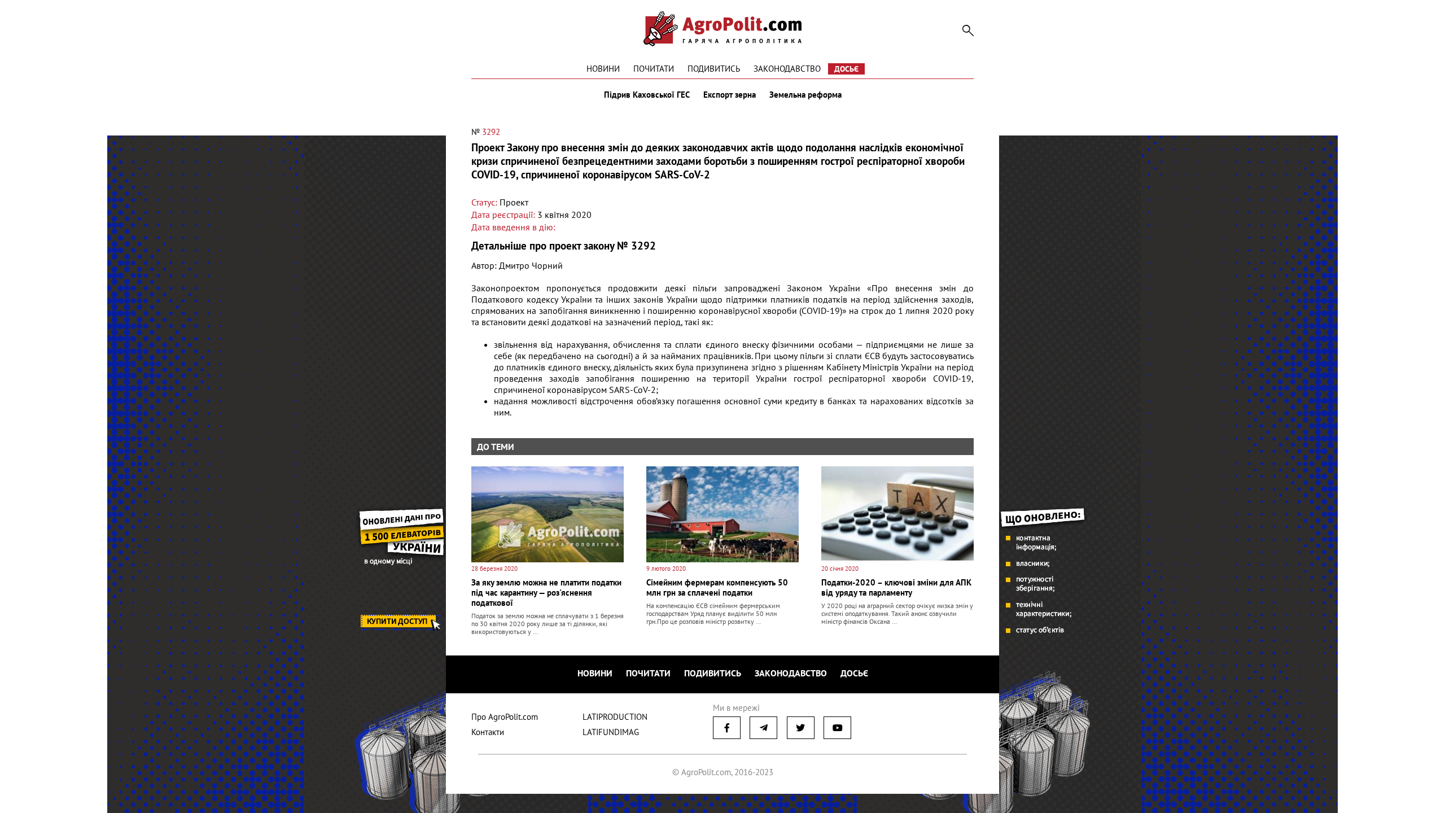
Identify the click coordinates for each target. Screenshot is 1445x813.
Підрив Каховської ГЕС (647, 95)
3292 (491, 131)
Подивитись (714, 68)
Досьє (846, 69)
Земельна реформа (805, 95)
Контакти (487, 732)
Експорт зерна (729, 95)
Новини (603, 68)
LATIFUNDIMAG (611, 732)
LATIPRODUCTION (615, 716)
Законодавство (787, 68)
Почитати (653, 68)
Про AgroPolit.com (504, 716)
